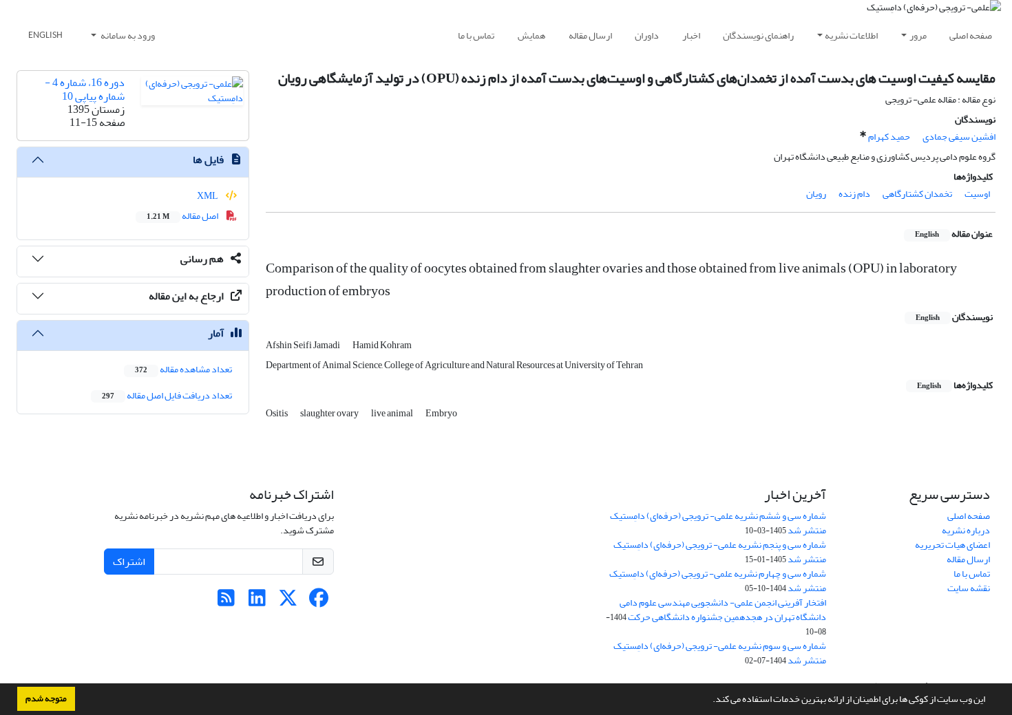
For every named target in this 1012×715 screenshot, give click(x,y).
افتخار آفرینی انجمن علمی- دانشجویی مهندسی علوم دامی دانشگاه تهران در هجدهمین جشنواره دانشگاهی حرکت (723, 609)
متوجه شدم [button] (46, 698)
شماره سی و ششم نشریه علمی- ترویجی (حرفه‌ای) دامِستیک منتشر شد (718, 523)
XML (208, 195)
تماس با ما (476, 35)
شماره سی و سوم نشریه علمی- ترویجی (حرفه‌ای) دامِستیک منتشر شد (719, 653)
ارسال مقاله (590, 35)
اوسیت (977, 193)
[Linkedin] (257, 602)
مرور (918, 35)
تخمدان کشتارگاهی (917, 193)
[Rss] (226, 602)
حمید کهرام (889, 136)
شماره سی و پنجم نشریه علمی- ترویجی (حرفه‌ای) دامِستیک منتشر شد (719, 551)
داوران (647, 35)
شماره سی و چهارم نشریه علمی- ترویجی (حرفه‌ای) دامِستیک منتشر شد (717, 580)
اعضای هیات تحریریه (952, 544)
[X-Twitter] (288, 602)
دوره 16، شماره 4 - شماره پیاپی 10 (85, 89)
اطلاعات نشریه (851, 35)
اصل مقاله (183, 215)
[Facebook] (319, 602)
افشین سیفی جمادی (959, 136)
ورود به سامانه (127, 35)
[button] (709, 700)
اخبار (691, 35)
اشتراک (129, 561)
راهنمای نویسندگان (758, 35)
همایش (531, 35)
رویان (816, 193)
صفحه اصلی (970, 35)
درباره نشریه (966, 530)
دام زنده (854, 193)
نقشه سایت (968, 588)
